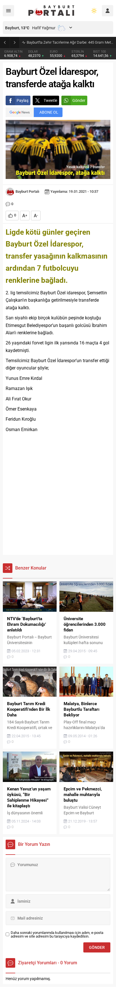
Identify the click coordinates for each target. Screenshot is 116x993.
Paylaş (22, 100)
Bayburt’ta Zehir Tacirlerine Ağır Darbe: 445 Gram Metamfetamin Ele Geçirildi (70, 42)
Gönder (78, 100)
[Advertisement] (58, 494)
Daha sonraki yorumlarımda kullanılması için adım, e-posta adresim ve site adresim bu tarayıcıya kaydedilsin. (57, 934)
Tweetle (50, 100)
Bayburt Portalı (27, 191)
